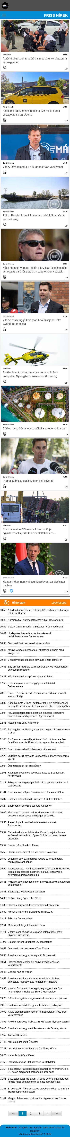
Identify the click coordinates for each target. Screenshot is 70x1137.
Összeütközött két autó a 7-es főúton (28, 948)
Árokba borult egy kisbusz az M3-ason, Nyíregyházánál (38, 1021)
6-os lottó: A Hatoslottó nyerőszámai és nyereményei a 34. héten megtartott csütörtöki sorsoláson (38, 1070)
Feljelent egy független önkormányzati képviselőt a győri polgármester (39, 883)
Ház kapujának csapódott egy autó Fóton (30, 676)
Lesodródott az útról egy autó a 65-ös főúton (32, 1048)
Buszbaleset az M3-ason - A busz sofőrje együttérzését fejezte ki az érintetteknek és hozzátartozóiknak (28, 531)
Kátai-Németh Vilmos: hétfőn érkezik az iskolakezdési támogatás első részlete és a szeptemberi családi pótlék (35, 270)
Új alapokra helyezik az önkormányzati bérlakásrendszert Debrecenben (29, 635)
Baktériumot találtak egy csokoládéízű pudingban (35, 1005)
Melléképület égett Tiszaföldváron (26, 925)
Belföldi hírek (8, 163)
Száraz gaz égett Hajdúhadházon (26, 891)
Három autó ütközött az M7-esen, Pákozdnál (32, 852)
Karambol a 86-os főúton (21, 1055)
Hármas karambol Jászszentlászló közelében (33, 905)
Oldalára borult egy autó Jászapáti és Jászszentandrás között (38, 757)
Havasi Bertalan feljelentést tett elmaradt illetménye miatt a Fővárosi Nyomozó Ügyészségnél (36, 714)
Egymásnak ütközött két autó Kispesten (30, 805)
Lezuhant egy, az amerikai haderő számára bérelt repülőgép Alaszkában (35, 860)
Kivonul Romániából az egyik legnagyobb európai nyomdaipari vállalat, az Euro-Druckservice (35, 990)
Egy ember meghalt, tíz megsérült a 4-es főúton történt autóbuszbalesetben (38, 668)
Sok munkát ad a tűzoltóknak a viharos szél (32, 749)
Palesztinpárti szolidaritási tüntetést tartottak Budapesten (32, 824)
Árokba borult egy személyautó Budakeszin (32, 955)
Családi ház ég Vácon (20, 971)
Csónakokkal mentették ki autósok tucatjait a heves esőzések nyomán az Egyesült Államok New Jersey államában (37, 835)
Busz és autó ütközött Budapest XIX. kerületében (35, 799)
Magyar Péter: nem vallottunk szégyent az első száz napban (34, 583)
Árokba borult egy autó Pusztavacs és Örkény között (37, 1028)
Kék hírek (7, 55)
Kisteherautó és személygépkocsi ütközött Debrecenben (31, 685)
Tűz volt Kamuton (17, 1035)
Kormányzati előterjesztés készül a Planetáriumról (35, 619)
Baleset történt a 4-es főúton (23, 845)
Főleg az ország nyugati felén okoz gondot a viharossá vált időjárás (38, 784)
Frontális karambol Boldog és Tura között (30, 911)
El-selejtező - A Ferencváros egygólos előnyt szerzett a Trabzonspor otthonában (38, 1090)
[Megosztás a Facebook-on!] (66, 68)
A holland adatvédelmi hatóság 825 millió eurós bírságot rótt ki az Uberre (31, 112)
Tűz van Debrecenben (20, 918)
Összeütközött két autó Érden (24, 765)
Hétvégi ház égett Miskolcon (23, 722)
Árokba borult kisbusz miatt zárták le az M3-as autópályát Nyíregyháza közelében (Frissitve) (30, 374)
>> (56, 1113)
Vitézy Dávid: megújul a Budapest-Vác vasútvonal (33, 166)
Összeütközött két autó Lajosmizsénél (29, 643)
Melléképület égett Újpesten (23, 1041)
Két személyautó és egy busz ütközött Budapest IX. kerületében (36, 774)
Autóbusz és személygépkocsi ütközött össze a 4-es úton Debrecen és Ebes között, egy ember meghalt (37, 741)
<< (13, 1113)
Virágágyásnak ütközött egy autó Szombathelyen (35, 659)
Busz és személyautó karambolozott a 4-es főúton (36, 792)
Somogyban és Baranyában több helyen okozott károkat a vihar (39, 731)
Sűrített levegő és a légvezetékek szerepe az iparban (34, 428)
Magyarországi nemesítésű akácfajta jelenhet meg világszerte (36, 651)
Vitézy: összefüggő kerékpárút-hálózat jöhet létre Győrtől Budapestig (32, 322)
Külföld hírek (8, 107)
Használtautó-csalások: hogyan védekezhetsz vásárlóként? (33, 963)
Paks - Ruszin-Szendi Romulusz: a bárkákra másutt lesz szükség (34, 217)
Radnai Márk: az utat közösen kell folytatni (28, 480)
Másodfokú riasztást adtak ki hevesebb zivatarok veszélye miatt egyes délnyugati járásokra (35, 814)
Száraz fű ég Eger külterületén (24, 898)
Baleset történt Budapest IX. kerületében (30, 941)
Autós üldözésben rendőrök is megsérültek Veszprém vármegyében (35, 60)
